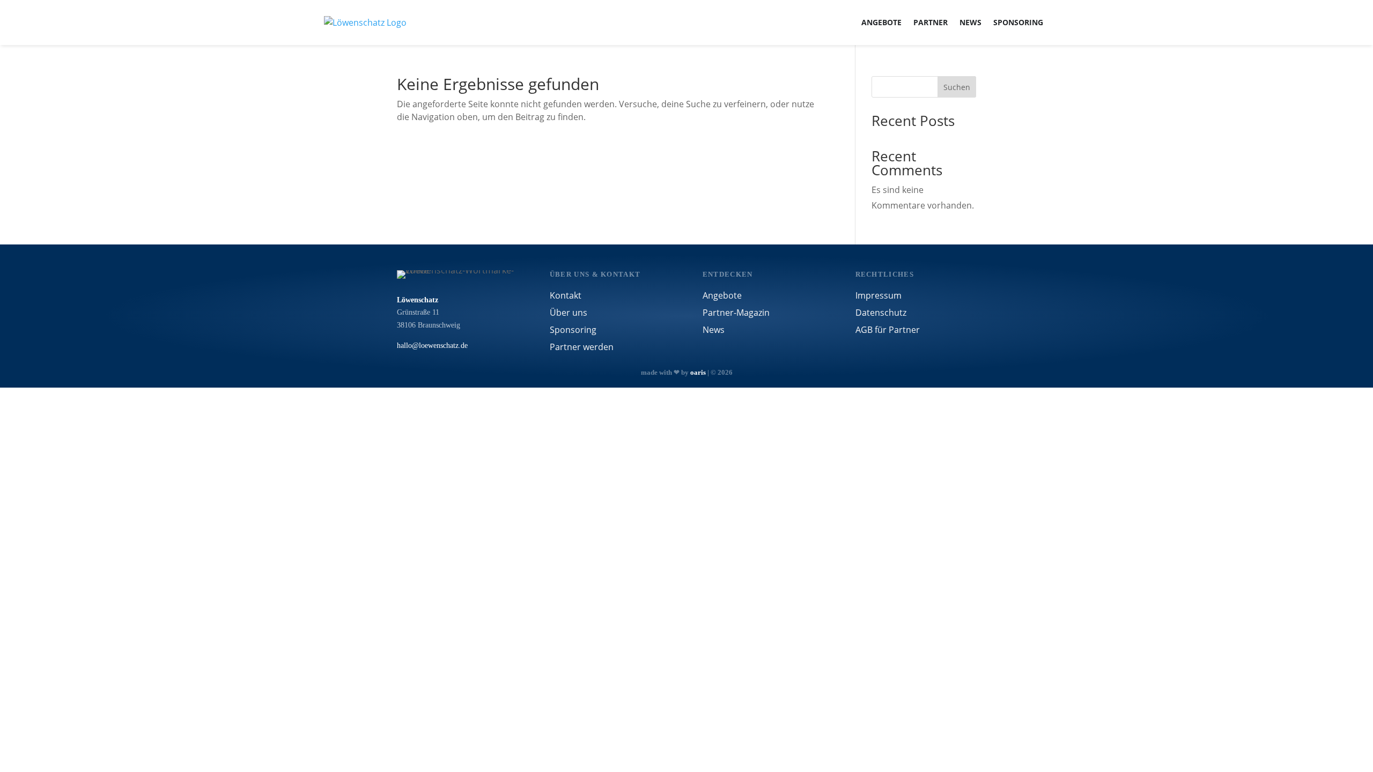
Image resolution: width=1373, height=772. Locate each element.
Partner (930, 22)
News (970, 22)
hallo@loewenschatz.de (432, 346)
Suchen (956, 87)
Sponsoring (1018, 22)
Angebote (881, 22)
